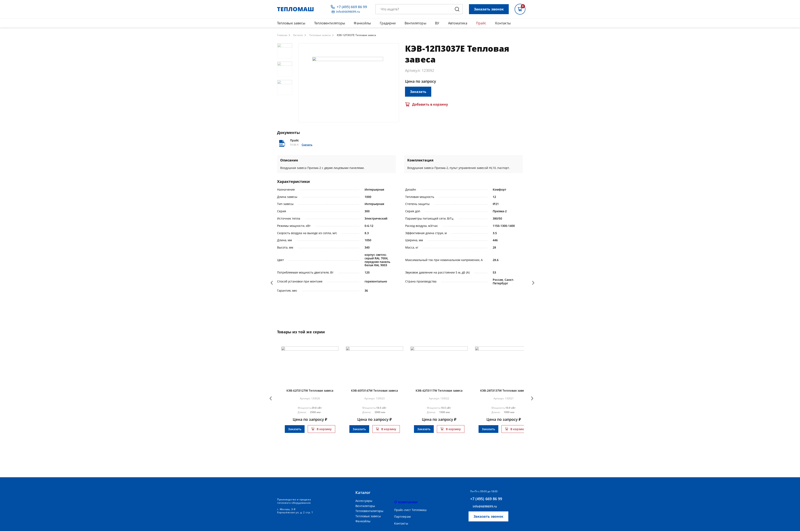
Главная (282, 35)
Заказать (418, 91)
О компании (406, 501)
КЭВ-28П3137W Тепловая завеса (503, 390)
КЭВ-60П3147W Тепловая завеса (374, 390)
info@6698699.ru (348, 12)
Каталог (298, 35)
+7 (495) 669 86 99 (352, 7)
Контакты (503, 23)
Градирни (388, 23)
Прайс (481, 23)
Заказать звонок (489, 9)
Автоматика (457, 23)
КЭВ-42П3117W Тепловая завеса (439, 390)
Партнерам (402, 517)
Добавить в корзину (430, 104)
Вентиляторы (415, 23)
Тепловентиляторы (329, 23)
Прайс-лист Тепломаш (410, 510)
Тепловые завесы (291, 23)
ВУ (437, 23)
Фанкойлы (362, 23)
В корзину (324, 429)
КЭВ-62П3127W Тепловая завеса (310, 390)
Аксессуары (363, 501)
